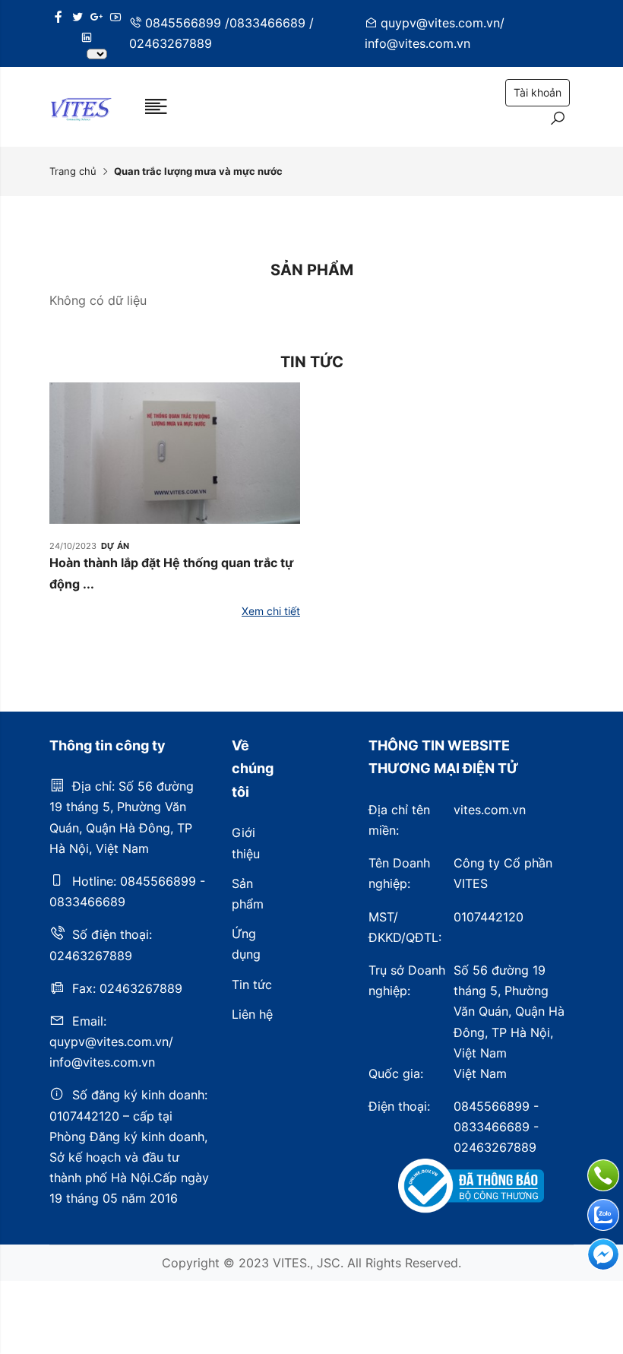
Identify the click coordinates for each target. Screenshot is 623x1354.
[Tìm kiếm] (558, 120)
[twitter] (77, 17)
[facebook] (58, 17)
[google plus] (96, 17)
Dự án (115, 546)
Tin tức (252, 984)
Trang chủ (72, 171)
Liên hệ (252, 1014)
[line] (86, 37)
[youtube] (115, 17)
